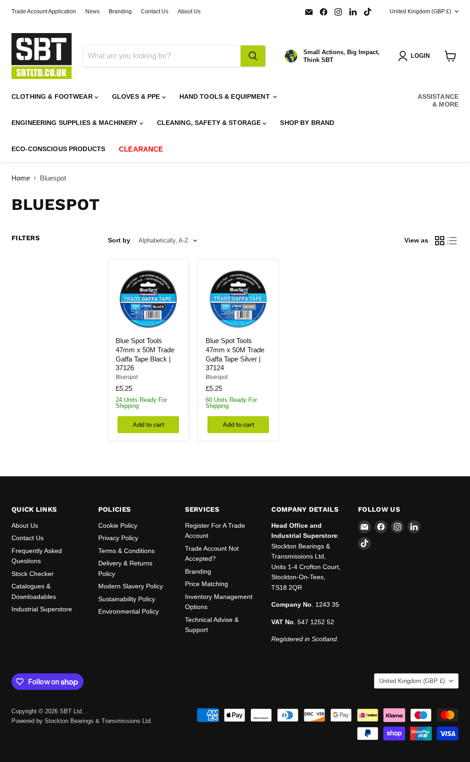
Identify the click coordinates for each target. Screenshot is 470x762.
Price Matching (206, 583)
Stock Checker (32, 573)
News (92, 11)
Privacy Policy (118, 538)
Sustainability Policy (126, 599)
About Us (189, 11)
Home (20, 178)
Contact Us (154, 11)
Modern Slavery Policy (130, 586)
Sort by (119, 240)
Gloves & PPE (137, 96)
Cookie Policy (117, 525)
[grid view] (439, 240)
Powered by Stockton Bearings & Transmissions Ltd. (81, 720)
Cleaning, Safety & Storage (210, 122)
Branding (120, 11)
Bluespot (127, 377)
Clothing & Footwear (53, 96)
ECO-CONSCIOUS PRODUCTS (58, 148)
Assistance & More (438, 100)
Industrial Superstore (41, 609)
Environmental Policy (128, 611)
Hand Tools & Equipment (225, 96)
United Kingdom (420, 11)
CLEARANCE (141, 149)
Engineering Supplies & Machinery (75, 122)
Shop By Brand (307, 122)
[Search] (253, 56)
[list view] (452, 240)
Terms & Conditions (126, 550)
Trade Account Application (43, 11)
